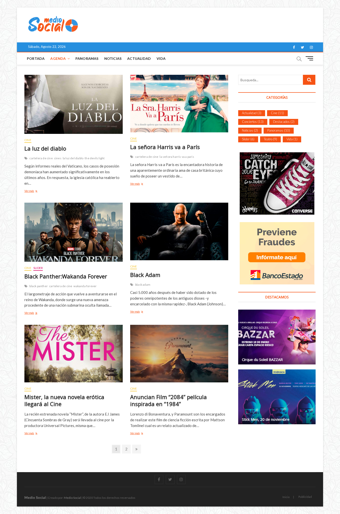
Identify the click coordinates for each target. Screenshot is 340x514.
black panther (38, 286)
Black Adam (145, 274)
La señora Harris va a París (165, 147)
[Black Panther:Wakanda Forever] (73, 232)
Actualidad (139, 58)
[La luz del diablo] (73, 104)
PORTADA (36, 58)
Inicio (286, 497)
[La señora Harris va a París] (179, 103)
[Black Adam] (179, 231)
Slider (38, 268)
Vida (161, 58)
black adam (142, 284)
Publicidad (305, 496)
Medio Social (35, 497)
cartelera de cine (41, 158)
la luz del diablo (73, 158)
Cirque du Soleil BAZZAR (262, 359)
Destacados (283, 122)
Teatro (270, 139)
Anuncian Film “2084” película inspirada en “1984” (168, 400)
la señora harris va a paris (177, 157)
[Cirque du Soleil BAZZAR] (277, 337)
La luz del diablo (45, 148)
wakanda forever (85, 286)
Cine (27, 140)
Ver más (30, 191)
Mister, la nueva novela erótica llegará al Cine (64, 400)
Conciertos (253, 122)
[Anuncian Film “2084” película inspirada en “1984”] (179, 353)
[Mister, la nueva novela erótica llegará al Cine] (73, 353)
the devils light (95, 158)
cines (57, 158)
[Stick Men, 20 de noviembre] (277, 396)
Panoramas (87, 58)
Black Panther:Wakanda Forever (65, 276)
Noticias (113, 58)
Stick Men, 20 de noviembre (265, 419)
